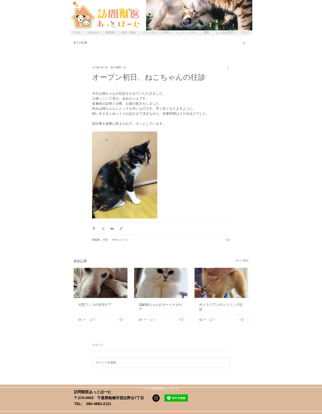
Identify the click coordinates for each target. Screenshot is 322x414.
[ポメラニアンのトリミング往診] (221, 283)
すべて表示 (242, 260)
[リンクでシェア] (121, 228)
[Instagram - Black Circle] (156, 398)
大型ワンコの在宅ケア (95, 305)
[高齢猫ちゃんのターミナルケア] (161, 283)
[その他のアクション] (227, 67)
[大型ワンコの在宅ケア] (100, 283)
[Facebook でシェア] (94, 228)
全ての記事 (80, 43)
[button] (244, 42)
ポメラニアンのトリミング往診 (221, 307)
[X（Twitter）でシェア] (103, 228)
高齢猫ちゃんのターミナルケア (160, 307)
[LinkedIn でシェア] (112, 228)
